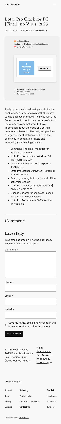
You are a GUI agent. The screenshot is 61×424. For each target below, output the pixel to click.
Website (9, 309)
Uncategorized (40, 30)
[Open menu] (54, 4)
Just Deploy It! (12, 4)
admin (27, 30)
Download (44, 68)
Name (9, 282)
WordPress (24, 417)
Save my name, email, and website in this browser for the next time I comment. (32, 324)
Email (9, 295)
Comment (11, 249)
